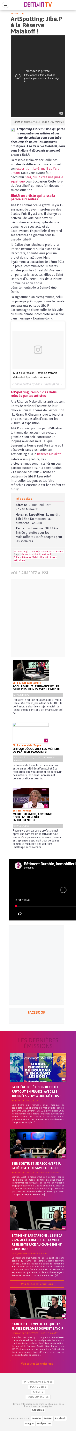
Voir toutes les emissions (37, 1284)
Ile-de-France (46, 551)
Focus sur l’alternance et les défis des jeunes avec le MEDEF (36, 688)
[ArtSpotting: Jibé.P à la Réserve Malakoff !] (13, 130)
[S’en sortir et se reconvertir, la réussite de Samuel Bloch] (38, 1150)
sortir (46, 557)
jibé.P (37, 554)
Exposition (27, 554)
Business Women (22, 810)
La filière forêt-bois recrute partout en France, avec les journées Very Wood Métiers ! (36, 1091)
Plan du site (38, 1386)
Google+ (29, 1423)
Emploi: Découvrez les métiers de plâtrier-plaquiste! (36, 750)
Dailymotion (44, 1423)
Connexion (38, 1410)
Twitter (48, 1418)
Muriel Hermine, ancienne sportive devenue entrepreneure (32, 817)
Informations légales (38, 1381)
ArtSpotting (17, 13)
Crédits (38, 1392)
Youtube (36, 1418)
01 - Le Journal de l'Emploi (27, 683)
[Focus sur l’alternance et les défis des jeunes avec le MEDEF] (31, 670)
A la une (33, 551)
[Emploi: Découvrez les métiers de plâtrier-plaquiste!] (31, 733)
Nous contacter (38, 1397)
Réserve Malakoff (49, 454)
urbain (21, 560)
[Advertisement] (38, 618)
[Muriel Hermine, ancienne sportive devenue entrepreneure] (31, 798)
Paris (18, 557)
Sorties (59, 551)
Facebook (60, 1418)
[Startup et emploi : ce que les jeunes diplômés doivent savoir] (38, 1311)
